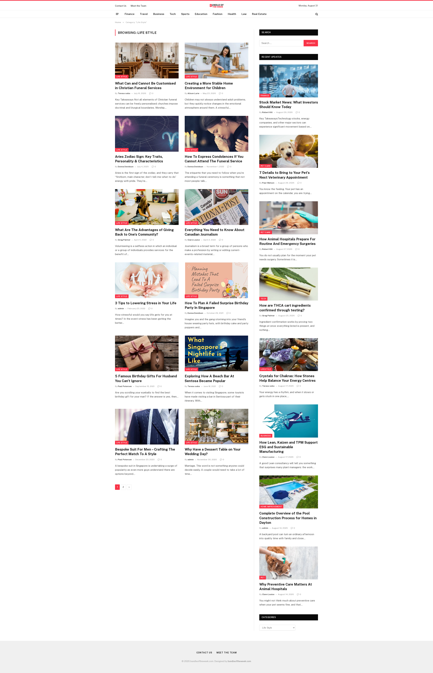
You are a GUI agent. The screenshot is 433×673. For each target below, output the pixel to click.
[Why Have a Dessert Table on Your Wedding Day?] (216, 427)
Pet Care (266, 166)
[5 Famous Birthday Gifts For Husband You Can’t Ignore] (147, 353)
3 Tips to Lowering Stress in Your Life (145, 303)
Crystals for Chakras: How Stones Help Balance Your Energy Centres (287, 378)
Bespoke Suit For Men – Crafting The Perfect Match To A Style (145, 451)
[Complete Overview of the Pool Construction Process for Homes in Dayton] (288, 491)
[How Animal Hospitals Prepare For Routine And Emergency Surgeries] (288, 217)
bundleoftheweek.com (239, 661)
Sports (185, 14)
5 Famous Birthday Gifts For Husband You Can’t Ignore (146, 378)
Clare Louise (194, 240)
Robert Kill (267, 112)
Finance (129, 14)
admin (121, 308)
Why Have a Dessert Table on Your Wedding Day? (213, 451)
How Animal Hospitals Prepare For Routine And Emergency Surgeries (287, 241)
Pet (263, 578)
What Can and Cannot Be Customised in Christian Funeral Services (145, 85)
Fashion (217, 14)
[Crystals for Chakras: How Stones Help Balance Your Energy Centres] (288, 354)
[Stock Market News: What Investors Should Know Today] (288, 80)
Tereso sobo (124, 93)
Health (232, 14)
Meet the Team (138, 6)
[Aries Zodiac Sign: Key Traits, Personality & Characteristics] (147, 134)
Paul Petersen (125, 386)
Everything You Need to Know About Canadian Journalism (214, 232)
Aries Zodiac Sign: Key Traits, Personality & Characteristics (139, 159)
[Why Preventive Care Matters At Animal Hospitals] (288, 562)
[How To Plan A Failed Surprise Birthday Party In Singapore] (216, 280)
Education (201, 14)
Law (244, 14)
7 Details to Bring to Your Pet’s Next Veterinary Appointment (284, 175)
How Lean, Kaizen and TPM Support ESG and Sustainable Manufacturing (288, 447)
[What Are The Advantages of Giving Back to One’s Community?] (147, 207)
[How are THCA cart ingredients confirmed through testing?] (288, 284)
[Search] (316, 14)
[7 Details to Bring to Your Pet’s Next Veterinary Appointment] (288, 151)
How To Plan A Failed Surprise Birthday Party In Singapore (216, 305)
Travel (144, 14)
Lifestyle (266, 369)
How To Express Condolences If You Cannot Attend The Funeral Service (214, 159)
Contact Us (120, 6)
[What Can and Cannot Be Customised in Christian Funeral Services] (147, 60)
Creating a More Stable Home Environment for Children (209, 85)
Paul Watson (268, 183)
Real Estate (259, 14)
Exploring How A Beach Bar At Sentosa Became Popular (209, 378)
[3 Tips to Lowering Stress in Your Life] (147, 280)
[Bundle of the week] (216, 6)
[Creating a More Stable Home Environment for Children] (216, 60)
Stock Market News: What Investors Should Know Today (288, 104)
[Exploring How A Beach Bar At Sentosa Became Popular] (216, 353)
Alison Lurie (193, 93)
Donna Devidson (125, 166)
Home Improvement (271, 507)
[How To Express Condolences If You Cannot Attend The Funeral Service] (216, 134)
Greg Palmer (124, 240)
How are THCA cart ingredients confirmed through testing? (285, 307)
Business (158, 14)
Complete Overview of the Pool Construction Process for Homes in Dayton (288, 517)
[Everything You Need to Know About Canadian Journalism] (216, 207)
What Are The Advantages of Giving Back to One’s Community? (144, 232)
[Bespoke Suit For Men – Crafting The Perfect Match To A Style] (147, 427)
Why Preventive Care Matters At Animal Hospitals (285, 586)
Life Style (121, 77)
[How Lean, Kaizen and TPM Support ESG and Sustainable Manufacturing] (288, 420)
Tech (173, 14)
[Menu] (117, 14)
